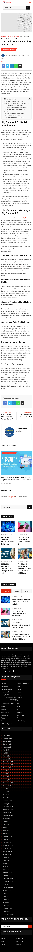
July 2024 (6, 771)
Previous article (6, 413)
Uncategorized (5, 721)
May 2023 (6, 795)
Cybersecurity (5, 692)
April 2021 (6, 866)
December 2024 (8, 762)
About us (18, 944)
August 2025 (7, 747)
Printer (19, 706)
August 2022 (7, 819)
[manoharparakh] (19, 55)
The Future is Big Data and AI (16, 117)
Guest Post (19, 941)
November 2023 (8, 783)
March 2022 (6, 834)
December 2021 (8, 842)
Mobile (3, 706)
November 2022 (8, 810)
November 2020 (8, 881)
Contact (3, 944)
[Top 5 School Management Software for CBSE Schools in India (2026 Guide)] (25, 553)
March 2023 (6, 798)
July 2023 (6, 789)
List (18, 703)
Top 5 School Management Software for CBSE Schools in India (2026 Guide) (24, 568)
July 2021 (6, 857)
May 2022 (6, 828)
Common (26, 591)
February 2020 (7, 908)
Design (19, 692)
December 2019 (8, 914)
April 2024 (6, 774)
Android (3, 683)
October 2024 (7, 768)
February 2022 (7, 836)
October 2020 (7, 884)
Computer (20, 689)
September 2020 (8, 887)
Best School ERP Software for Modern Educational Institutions (21, 602)
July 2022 (6, 822)
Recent (6, 591)
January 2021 (7, 875)
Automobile (4, 686)
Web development (6, 724)
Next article (27, 413)
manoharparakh (22, 428)
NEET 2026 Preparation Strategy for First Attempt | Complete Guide (7, 568)
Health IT (19, 698)
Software (19, 712)
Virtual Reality (21, 721)
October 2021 (7, 848)
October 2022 (7, 813)
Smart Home (5, 712)
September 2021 (8, 851)
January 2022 (7, 839)
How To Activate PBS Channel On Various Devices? (7, 417)
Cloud (18, 686)
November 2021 (8, 845)
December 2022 (8, 807)
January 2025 (7, 759)
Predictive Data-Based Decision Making (17, 107)
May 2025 (6, 750)
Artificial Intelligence (13, 36)
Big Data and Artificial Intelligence (13, 101)
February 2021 (7, 872)
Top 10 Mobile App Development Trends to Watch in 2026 (19, 613)
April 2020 (6, 902)
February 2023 (7, 801)
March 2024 (6, 777)
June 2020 (6, 896)
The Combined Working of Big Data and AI (16, 103)
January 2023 (7, 804)
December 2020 (8, 878)
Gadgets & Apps (6, 695)
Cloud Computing (6, 689)
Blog (2, 941)
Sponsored (4, 715)
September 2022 (8, 816)
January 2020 (7, 911)
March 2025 (6, 756)
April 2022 (6, 831)
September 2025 (8, 744)
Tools (3, 718)
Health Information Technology (10, 699)
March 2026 (6, 735)
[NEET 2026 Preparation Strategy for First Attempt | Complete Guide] (8, 553)
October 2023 (7, 786)
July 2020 (6, 893)
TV (17, 718)
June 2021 (6, 860)
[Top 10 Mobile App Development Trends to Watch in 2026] (25, 526)
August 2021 (7, 854)
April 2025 (6, 753)
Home (4, 36)
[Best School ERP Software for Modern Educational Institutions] (8, 526)
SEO (18, 709)
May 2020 (6, 899)
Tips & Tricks (20, 715)
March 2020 (6, 905)
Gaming (19, 695)
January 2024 (7, 780)
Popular (16, 591)
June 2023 (6, 792)
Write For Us (19, 938)
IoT (18, 701)
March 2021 (6, 869)
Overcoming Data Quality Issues (15, 113)
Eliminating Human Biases (13, 115)
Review (3, 709)
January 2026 (7, 741)
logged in (12, 497)
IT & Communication (7, 703)
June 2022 (6, 825)
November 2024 (8, 765)
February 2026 (7, 738)
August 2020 (7, 890)
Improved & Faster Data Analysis (15, 105)
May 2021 (6, 863)
